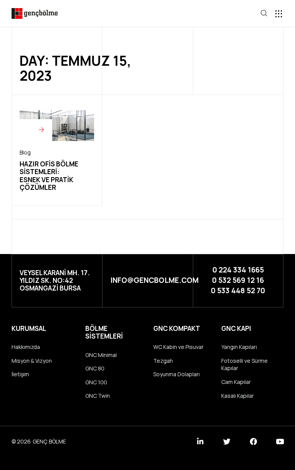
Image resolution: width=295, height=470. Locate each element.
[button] (237, 14)
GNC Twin (97, 395)
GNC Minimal (101, 355)
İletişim (20, 374)
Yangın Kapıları (239, 346)
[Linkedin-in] (200, 441)
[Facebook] (253, 441)
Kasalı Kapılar (237, 395)
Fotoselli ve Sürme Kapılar (244, 364)
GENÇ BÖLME (49, 441)
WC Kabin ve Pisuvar (178, 346)
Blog (25, 152)
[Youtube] (279, 441)
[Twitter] (226, 441)
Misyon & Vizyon (32, 360)
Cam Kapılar (236, 381)
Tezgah (163, 360)
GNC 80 (94, 368)
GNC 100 (96, 382)
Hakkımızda (26, 346)
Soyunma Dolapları (176, 374)
